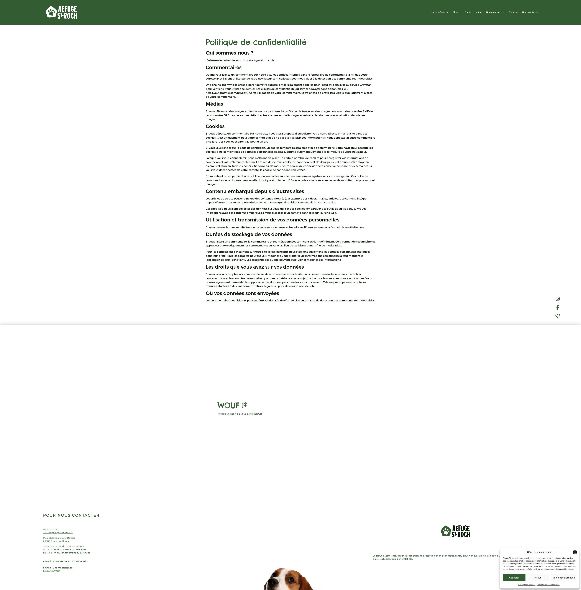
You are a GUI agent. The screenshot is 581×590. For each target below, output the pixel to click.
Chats (468, 12)
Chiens (456, 12)
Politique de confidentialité (548, 584)
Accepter (514, 577)
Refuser (538, 577)
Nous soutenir (493, 12)
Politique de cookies (526, 584)
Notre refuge (438, 12)
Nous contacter (530, 12)
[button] (574, 552)
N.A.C (479, 12)
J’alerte (513, 12)
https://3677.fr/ (51, 571)
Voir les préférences (564, 577)
